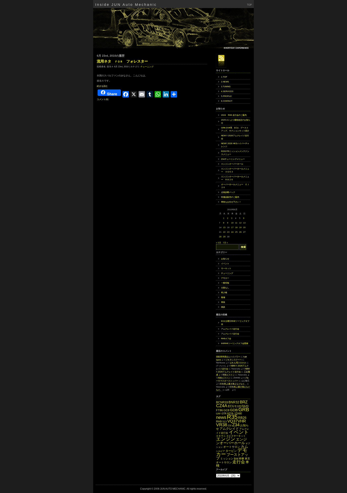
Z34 (236, 424)
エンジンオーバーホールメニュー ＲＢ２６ (235, 178)
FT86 (219, 410)
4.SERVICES (227, 91)
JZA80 (238, 413)
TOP (249, 4)
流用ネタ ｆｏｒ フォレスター (122, 61)
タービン (231, 450)
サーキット (226, 268)
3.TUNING (226, 86)
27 (244, 232)
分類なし (225, 288)
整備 (223, 297)
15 (224, 227)
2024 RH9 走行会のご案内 (234, 115)
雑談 (223, 307)
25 (236, 232)
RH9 (219, 421)
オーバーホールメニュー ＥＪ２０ (235, 186)
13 (244, 223)
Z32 (230, 425)
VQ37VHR (236, 421)
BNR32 (234, 402)
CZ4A (221, 405)
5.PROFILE (226, 96)
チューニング (147, 66)
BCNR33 (222, 402)
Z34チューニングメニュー (233, 159)
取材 (236, 458)
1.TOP (224, 77)
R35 (232, 416)
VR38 (221, 424)
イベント (225, 263)
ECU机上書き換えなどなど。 (233, 384)
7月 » (225, 243)
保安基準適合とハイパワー (228, 357)
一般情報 (225, 283)
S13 (224, 421)
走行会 (238, 461)
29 (224, 237)
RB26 (242, 417)
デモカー (225, 278)
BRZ (244, 402)
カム (244, 446)
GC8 (226, 410)
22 (224, 232)
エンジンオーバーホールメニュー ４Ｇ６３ (235, 170)
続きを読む (102, 86)
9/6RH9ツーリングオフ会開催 (234, 343)
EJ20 (238, 406)
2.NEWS (225, 82)
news (221, 417)
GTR (224, 413)
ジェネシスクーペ (234, 360)
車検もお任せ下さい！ (231, 202)
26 (240, 232)
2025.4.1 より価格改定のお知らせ (235, 121)
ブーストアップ (232, 456)
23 (228, 232)
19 (240, 227)
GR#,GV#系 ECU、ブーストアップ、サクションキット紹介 (235, 129)
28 (220, 237)
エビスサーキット (236, 436)
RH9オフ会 (226, 338)
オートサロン (231, 446)
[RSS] (221, 61)
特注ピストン (229, 375)
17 (232, 227)
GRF (218, 413)
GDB (234, 410)
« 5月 (218, 243)
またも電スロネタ (238, 363)
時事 (241, 458)
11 (236, 223)
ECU (231, 406)
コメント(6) (102, 99)
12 (240, 223)
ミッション (226, 458)
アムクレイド (229, 428)
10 (232, 223)
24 (232, 232)
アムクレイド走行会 (230, 329)
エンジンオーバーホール (232, 164)
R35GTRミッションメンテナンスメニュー (235, 152)
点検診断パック (228, 192)
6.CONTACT (226, 101)
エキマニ (221, 436)
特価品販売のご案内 (230, 197)
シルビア (220, 451)
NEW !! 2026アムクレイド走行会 (235, 137)
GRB (243, 409)
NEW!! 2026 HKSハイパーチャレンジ (235, 145)
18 (236, 227)
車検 (223, 302)
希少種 (224, 292)
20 (244, 227)
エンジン (225, 439)
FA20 (245, 406)
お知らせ (225, 259)
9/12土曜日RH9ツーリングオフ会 (235, 322)
